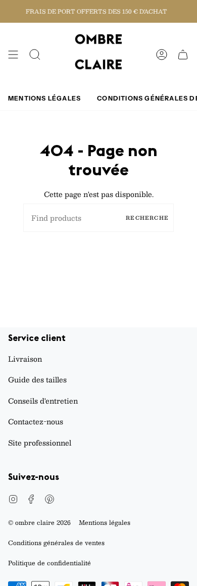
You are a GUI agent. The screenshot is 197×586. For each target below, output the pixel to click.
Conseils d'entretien (43, 401)
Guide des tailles (37, 379)
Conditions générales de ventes (56, 543)
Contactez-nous (35, 421)
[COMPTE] (162, 54)
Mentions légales (104, 522)
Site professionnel (39, 442)
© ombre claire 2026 (39, 522)
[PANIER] (183, 54)
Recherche (147, 217)
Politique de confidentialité (49, 563)
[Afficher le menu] (13, 54)
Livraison (25, 359)
